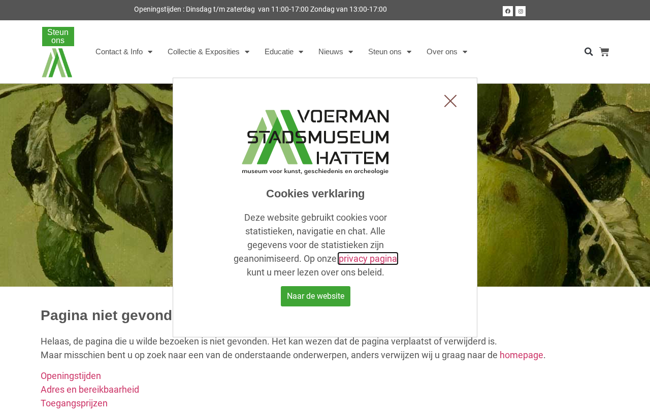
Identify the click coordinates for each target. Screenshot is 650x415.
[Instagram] (520, 11)
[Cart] (604, 52)
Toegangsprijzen (74, 403)
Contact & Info (119, 51)
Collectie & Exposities (204, 51)
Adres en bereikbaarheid (90, 389)
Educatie (279, 51)
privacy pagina (368, 258)
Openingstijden (71, 375)
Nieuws (330, 51)
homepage (521, 355)
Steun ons (385, 51)
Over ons (442, 51)
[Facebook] (508, 11)
